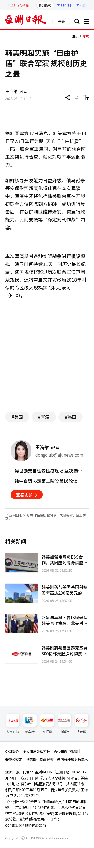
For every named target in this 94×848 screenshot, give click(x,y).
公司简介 (12, 751)
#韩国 (70, 416)
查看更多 (24, 494)
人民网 (81, 731)
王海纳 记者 (16, 91)
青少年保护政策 (66, 751)
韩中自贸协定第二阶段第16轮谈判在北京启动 (48, 481)
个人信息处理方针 (36, 751)
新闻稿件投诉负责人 (72, 759)
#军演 (44, 416)
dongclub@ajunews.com (25, 825)
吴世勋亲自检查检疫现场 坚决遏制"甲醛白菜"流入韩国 (46, 471)
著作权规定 (13, 759)
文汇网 (47, 731)
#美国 (17, 416)
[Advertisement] (49, 356)
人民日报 (12, 731)
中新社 (64, 731)
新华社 (30, 731)
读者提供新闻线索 (39, 759)
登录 (61, 21)
